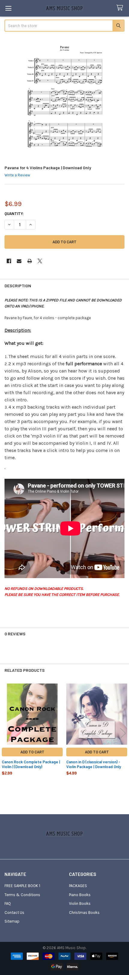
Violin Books (80, 903)
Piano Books (80, 894)
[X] (39, 261)
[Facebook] (8, 261)
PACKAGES (78, 885)
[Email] (19, 261)
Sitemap (12, 921)
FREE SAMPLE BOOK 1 (22, 885)
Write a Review (17, 175)
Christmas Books (84, 912)
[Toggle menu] (8, 8)
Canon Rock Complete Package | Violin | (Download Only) (31, 764)
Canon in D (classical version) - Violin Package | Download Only (93, 764)
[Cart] (121, 8)
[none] (64, 99)
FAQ (7, 903)
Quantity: (14, 213)
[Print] (29, 261)
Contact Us (14, 912)
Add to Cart (32, 751)
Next (123, 733)
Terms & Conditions (22, 894)
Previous (6, 733)
